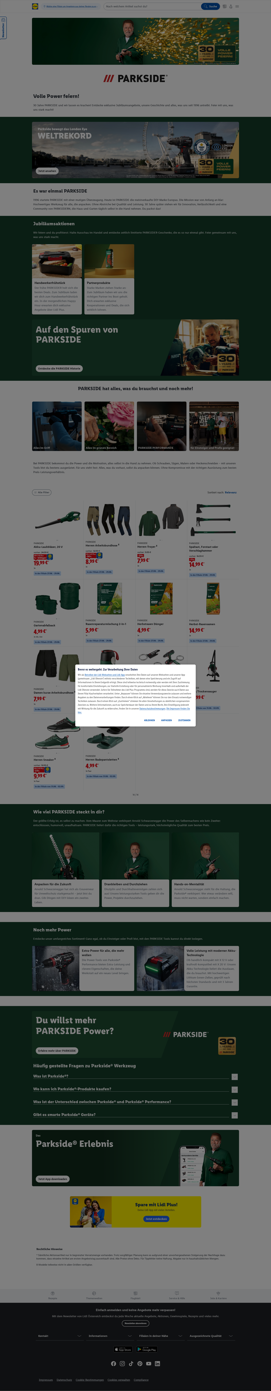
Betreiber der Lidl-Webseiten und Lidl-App (105, 674)
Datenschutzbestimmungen (152, 708)
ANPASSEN (166, 720)
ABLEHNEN (149, 720)
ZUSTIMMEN (184, 720)
